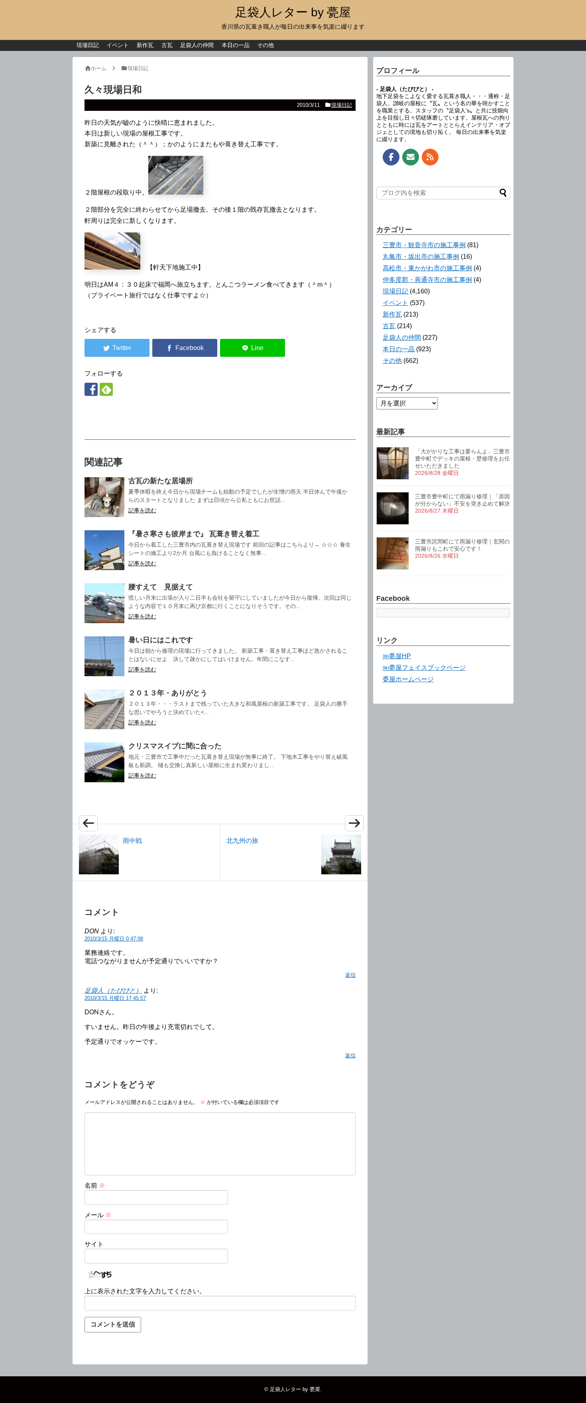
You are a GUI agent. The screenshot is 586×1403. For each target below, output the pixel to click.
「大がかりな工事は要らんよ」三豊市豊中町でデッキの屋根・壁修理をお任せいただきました (462, 458)
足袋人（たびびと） (113, 990)
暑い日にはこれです (160, 640)
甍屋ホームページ (408, 679)
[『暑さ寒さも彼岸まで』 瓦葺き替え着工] (104, 550)
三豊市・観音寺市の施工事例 (424, 245)
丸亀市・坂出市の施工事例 (421, 256)
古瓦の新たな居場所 (160, 481)
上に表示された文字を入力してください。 (145, 1291)
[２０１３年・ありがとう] (104, 709)
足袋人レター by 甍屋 (293, 12)
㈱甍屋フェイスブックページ (424, 667)
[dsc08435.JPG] (112, 267)
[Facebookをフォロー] (91, 389)
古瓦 (167, 45)
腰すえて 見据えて (160, 587)
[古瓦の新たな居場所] (104, 497)
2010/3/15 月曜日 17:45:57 (115, 998)
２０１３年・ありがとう (167, 693)
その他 (265, 45)
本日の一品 (236, 45)
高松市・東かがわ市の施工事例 (427, 268)
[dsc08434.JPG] (175, 192)
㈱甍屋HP (397, 656)
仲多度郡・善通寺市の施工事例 (427, 279)
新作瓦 (145, 45)
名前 (95, 1185)
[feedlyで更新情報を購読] (106, 389)
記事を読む (142, 510)
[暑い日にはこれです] (104, 656)
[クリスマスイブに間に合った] (104, 762)
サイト (94, 1244)
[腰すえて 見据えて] (104, 603)
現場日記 (88, 45)
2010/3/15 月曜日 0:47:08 (114, 939)
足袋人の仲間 (197, 45)
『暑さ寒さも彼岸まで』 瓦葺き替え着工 (194, 534)
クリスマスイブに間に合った (175, 746)
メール (98, 1215)
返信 (350, 975)
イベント (117, 45)
